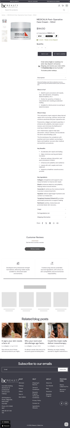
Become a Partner (63, 390)
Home (3, 15)
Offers (21, 391)
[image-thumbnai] (4, 21)
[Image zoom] (20, 31)
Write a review (35, 249)
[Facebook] (62, 403)
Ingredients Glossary (36, 407)
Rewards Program (48, 395)
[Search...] (64, 10)
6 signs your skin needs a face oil (12, 342)
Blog (47, 389)
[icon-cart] (63, 5)
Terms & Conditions (35, 388)
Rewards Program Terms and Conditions (35, 395)
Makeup (21, 386)
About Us (49, 383)
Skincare (21, 383)
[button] (45, 54)
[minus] (38, 47)
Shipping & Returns (35, 384)
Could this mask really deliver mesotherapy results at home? (57, 342)
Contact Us (35, 403)
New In (21, 394)
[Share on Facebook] (42, 223)
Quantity (40, 44)
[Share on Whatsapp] (54, 223)
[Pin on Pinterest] (50, 223)
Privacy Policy (36, 400)
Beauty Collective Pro (64, 386)
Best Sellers (22, 397)
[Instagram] (66, 403)
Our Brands (49, 386)
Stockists (49, 391)
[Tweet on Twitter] (46, 223)
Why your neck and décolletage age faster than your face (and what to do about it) (34, 342)
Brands (21, 389)
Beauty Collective (37, 425)
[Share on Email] (57, 223)
